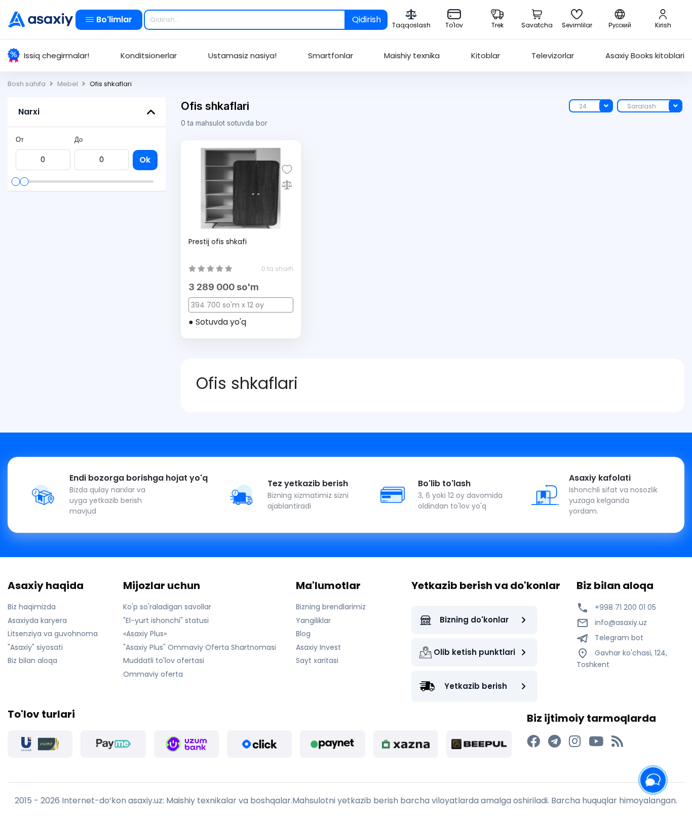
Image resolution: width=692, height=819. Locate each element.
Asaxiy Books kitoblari (644, 55)
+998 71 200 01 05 (624, 607)
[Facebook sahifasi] (533, 741)
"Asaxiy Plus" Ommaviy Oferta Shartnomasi (199, 647)
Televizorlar (552, 55)
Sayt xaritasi (317, 660)
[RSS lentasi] (617, 741)
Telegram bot (618, 638)
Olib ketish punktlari (474, 652)
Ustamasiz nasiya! (242, 55)
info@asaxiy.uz (621, 622)
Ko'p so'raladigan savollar (167, 607)
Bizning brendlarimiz (331, 607)
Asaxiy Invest (318, 647)
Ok (144, 160)
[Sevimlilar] (287, 169)
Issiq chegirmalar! (56, 55)
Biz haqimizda (32, 607)
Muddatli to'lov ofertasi (163, 660)
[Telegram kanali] (554, 741)
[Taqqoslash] (287, 184)
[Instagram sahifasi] (575, 741)
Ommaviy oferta (153, 674)
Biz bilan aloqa (32, 660)
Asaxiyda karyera (37, 620)
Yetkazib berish (475, 686)
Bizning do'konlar (474, 619)
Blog (303, 634)
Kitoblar (485, 55)
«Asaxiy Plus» (145, 634)
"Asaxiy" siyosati (35, 647)
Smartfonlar (330, 55)
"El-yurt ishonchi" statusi (166, 620)
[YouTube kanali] (596, 741)
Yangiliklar (313, 620)
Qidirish (366, 19)
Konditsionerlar (149, 55)
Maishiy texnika (412, 55)
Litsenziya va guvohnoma (53, 634)
